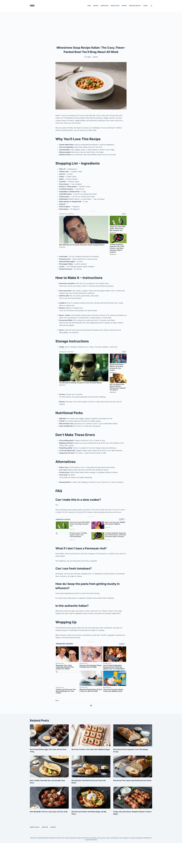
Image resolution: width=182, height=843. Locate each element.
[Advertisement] (91, 25)
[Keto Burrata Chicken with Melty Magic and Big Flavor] (91, 798)
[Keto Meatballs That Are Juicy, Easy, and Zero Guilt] (49, 798)
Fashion (95, 5)
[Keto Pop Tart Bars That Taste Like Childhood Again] (91, 735)
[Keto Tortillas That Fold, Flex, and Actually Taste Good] (49, 767)
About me (45, 827)
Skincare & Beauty (135, 5)
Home (89, 5)
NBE (32, 5)
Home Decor (104, 5)
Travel (145, 5)
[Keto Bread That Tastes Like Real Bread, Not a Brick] (132, 767)
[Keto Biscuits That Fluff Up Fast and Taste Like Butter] (91, 767)
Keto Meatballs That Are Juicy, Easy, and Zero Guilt (48, 812)
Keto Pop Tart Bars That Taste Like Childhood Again (91, 749)
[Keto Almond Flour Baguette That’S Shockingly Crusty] (132, 735)
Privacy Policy (35, 827)
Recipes (124, 5)
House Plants (115, 5)
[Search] (151, 5)
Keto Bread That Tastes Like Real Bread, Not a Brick (132, 780)
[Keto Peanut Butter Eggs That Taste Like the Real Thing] (49, 735)
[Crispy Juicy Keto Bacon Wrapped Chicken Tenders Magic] (132, 798)
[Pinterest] (91, 705)
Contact (53, 827)
